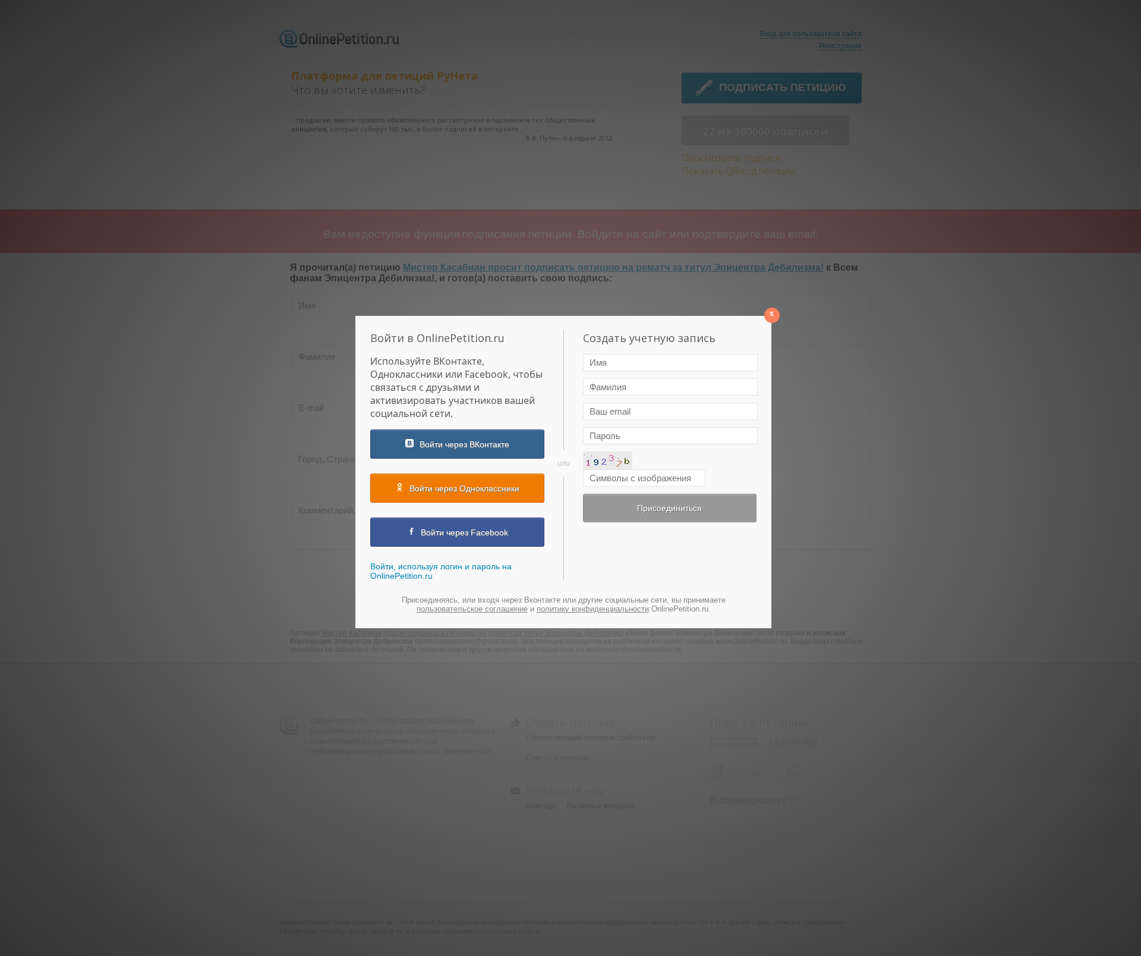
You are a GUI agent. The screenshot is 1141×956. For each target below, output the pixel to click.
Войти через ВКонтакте (464, 444)
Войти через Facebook (464, 532)
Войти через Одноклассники (464, 488)
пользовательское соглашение (472, 608)
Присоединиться (669, 508)
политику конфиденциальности (593, 608)
